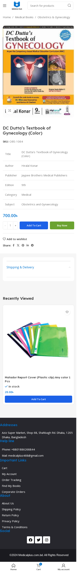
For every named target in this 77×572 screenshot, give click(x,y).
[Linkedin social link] (27, 245)
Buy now (62, 225)
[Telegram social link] (32, 245)
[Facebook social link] (13, 245)
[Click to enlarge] (10, 110)
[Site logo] (17, 5)
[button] (38, 399)
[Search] (69, 5)
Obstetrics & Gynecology (54, 17)
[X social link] (18, 245)
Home (7, 17)
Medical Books (24, 17)
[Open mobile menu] (4, 5)
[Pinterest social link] (23, 245)
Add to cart (34, 225)
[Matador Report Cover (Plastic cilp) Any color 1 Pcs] (38, 340)
